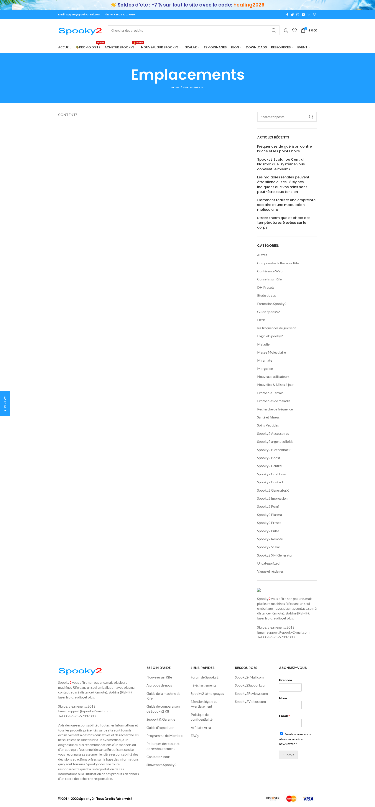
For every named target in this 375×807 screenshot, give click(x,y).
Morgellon (265, 368)
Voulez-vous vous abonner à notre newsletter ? (295, 739)
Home (175, 87)
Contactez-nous (158, 756)
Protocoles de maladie (273, 401)
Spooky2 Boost (268, 458)
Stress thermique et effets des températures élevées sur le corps (284, 223)
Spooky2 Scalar (268, 547)
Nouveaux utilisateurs (273, 376)
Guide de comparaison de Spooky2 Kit (163, 708)
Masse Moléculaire (271, 352)
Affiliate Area (201, 727)
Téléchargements (203, 685)
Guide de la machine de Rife (163, 695)
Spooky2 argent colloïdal (275, 441)
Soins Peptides (268, 425)
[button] (5, 403)
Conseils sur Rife (269, 279)
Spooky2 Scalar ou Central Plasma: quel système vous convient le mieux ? (281, 164)
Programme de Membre (164, 735)
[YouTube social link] (303, 14)
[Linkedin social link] (309, 14)
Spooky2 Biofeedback (274, 450)
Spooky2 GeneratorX (273, 490)
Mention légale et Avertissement (204, 703)
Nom (283, 698)
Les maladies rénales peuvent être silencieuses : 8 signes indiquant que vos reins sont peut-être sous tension (283, 184)
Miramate (264, 360)
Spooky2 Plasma (269, 514)
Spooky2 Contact (270, 482)
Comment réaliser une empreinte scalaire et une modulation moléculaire (286, 205)
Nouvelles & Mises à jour (275, 384)
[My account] (286, 30)
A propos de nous (159, 685)
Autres (262, 255)
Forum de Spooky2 (205, 677)
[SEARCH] (273, 30)
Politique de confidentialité (201, 716)
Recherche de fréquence (275, 409)
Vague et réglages (270, 571)
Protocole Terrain (270, 393)
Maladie (263, 344)
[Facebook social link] (287, 14)
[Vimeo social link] (314, 14)
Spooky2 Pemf (268, 506)
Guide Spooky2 (268, 312)
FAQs (195, 735)
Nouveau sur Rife (159, 677)
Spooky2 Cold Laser (272, 474)
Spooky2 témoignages (207, 693)
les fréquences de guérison (276, 328)
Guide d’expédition (160, 727)
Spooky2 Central (269, 466)
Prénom (285, 680)
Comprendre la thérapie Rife (278, 263)
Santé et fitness (268, 417)
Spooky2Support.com (251, 685)
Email (284, 716)
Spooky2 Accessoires (273, 433)
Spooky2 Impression (272, 498)
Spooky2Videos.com (250, 701)
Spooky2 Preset (269, 522)
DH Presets (266, 287)
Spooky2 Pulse (268, 531)
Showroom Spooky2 (161, 765)
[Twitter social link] (292, 14)
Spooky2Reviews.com (251, 693)
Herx (261, 320)
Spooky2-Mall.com (249, 677)
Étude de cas (266, 295)
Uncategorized (268, 563)
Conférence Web (270, 271)
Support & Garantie (160, 719)
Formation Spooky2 (271, 303)
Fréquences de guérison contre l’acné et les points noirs (284, 149)
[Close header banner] (369, 5)
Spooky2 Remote (270, 539)
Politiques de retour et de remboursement (162, 745)
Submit (288, 755)
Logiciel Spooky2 (270, 336)
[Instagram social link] (297, 14)
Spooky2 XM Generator (275, 555)
